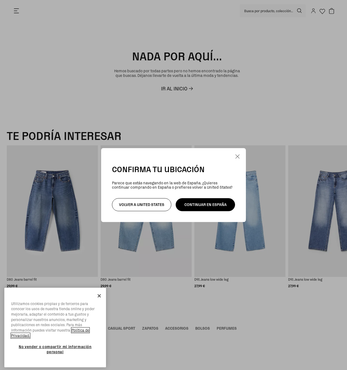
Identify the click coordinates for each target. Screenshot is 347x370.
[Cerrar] (99, 296)
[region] (55, 328)
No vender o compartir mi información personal (55, 349)
